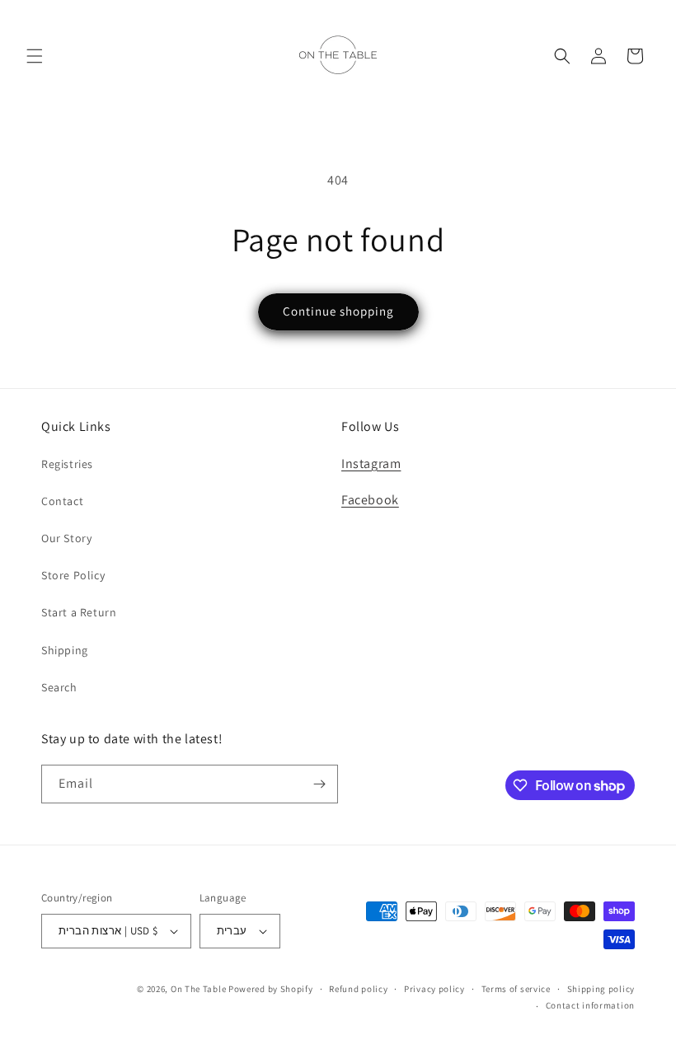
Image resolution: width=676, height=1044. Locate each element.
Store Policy (73, 575)
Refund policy (358, 989)
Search (59, 687)
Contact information (590, 1005)
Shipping (64, 650)
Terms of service (516, 989)
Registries (67, 463)
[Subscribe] (319, 784)
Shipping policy (601, 989)
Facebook (370, 499)
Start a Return (78, 612)
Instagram (371, 463)
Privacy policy (434, 989)
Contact (62, 501)
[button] (34, 56)
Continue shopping (338, 311)
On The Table (199, 989)
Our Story (66, 538)
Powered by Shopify (270, 989)
